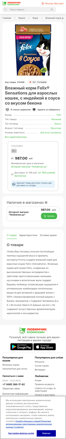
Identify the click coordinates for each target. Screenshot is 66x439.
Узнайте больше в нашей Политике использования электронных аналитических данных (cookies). (29, 424)
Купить (51, 216)
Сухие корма (42, 365)
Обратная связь (11, 388)
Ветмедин (40, 369)
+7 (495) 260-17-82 (13, 384)
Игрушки (39, 361)
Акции (38, 380)
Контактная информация (15, 393)
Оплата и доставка (45, 394)
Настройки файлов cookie (21, 433)
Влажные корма (10, 364)
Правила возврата (44, 384)
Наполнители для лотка (14, 368)
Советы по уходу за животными (45, 389)
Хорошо (46, 433)
